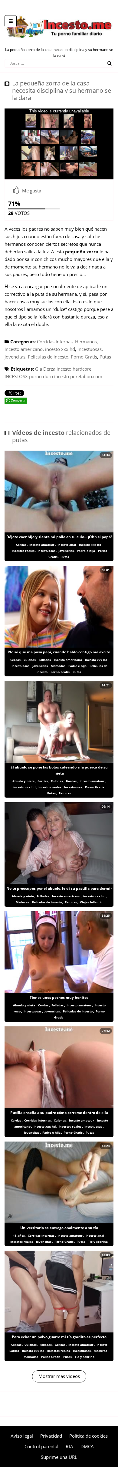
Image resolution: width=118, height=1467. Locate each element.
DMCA (87, 1446)
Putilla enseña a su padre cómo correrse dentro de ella (59, 1112)
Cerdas (21, 544)
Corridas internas (55, 341)
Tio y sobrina (98, 1241)
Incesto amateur (41, 544)
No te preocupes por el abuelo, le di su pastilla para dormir (59, 888)
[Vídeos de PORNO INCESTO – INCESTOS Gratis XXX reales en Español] (59, 12)
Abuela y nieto (23, 896)
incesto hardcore (74, 369)
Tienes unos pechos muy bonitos (59, 997)
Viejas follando (91, 902)
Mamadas (58, 666)
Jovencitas (15, 357)
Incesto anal (66, 544)
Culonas (30, 660)
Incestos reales (23, 550)
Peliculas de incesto (48, 357)
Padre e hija (86, 550)
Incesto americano (24, 349)
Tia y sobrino (84, 1357)
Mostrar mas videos (59, 1376)
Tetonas (65, 793)
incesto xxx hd (60, 349)
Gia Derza (45, 369)
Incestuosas (89, 349)
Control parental (41, 1446)
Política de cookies (88, 1436)
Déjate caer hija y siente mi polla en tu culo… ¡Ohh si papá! (59, 536)
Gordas (71, 781)
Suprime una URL (59, 1457)
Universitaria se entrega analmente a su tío (59, 1227)
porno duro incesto (49, 376)
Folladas (45, 660)
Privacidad (51, 1436)
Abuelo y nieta (23, 781)
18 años (19, 1235)
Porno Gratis (84, 357)
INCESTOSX (16, 376)
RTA (69, 1446)
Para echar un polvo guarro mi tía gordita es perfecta (59, 1336)
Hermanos (86, 341)
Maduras (22, 902)
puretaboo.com (86, 376)
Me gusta (31, 191)
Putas (105, 357)
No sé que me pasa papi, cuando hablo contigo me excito (59, 652)
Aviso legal (22, 1436)
